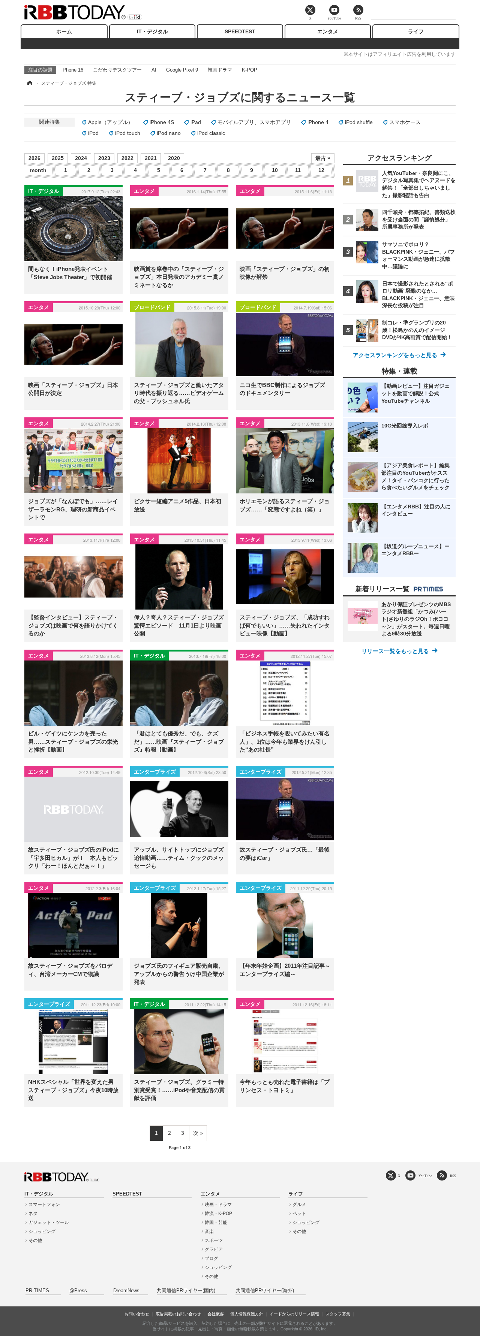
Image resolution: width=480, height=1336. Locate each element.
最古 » (322, 158)
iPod (93, 133)
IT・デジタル (152, 31)
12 (321, 170)
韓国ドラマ (220, 70)
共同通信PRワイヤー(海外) (265, 1290)
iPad (195, 122)
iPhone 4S (162, 122)
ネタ (33, 1213)
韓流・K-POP (218, 1213)
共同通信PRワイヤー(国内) (186, 1290)
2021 (151, 158)
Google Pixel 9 (182, 70)
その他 (35, 1240)
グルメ (299, 1204)
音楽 (209, 1231)
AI (154, 70)
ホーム (64, 31)
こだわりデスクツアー (117, 70)
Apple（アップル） (110, 122)
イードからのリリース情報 (294, 1314)
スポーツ (214, 1240)
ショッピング (42, 1231)
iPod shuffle (359, 122)
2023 (104, 158)
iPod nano (169, 133)
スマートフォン (44, 1204)
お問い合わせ (136, 1314)
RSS (453, 1176)
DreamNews (126, 1290)
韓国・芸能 (216, 1222)
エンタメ (327, 31)
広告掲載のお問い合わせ (178, 1314)
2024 (81, 158)
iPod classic (211, 133)
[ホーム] (29, 83)
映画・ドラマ (218, 1204)
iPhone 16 (72, 70)
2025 (58, 158)
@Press (78, 1290)
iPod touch (127, 133)
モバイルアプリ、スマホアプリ (254, 122)
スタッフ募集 (338, 1314)
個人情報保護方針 (246, 1314)
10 (275, 170)
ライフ (416, 31)
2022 (128, 158)
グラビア (214, 1249)
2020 (174, 158)
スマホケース (405, 122)
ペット (299, 1213)
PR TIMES (37, 1290)
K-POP (249, 70)
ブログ (211, 1258)
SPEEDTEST (240, 31)
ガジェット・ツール (48, 1222)
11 (298, 170)
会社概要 (215, 1314)
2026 (34, 158)
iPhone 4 (318, 122)
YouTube (425, 1176)
